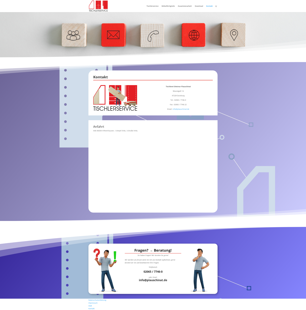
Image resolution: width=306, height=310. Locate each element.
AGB (90, 306)
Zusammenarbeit (185, 6)
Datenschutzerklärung (97, 300)
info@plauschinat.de (181, 109)
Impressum (93, 303)
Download (199, 6)
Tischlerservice (152, 6)
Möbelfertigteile (168, 6)
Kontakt (209, 6)
